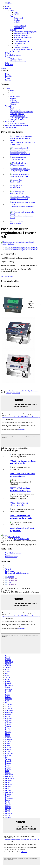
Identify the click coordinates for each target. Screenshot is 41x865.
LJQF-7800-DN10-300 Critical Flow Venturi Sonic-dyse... (22, 143)
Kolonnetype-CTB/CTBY (19, 199)
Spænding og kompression (23, 37)
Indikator (17, 22)
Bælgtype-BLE (15, 187)
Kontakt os (9, 65)
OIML (16, 12)
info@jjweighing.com (21, 539)
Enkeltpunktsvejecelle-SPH (19, 176)
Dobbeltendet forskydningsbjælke (25, 32)
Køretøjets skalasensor (21, 34)
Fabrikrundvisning (16, 59)
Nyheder (8, 53)
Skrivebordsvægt (20, 26)
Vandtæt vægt (19, 28)
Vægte (12, 10)
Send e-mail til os (7, 277)
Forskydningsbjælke (21, 35)
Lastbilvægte (14, 45)
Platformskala (18, 18)
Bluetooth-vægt (15, 96)
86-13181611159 (14, 537)
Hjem (7, 6)
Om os (7, 57)
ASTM (16, 14)
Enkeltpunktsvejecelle (21, 41)
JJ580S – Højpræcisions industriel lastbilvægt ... (20, 489)
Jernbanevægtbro (15, 51)
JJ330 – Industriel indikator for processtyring (22, 474)
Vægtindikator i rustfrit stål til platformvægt (23, 391)
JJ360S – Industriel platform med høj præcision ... (23, 462)
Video (7, 63)
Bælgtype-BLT (15, 182)
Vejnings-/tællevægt (13, 393)
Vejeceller (13, 30)
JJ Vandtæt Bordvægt (17, 159)
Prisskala (17, 20)
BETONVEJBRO (16, 223)
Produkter (8, 8)
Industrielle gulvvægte (21, 47)
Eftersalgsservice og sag (18, 61)
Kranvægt (17, 24)
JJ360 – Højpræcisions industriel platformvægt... (21, 516)
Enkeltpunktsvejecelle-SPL (19, 171)
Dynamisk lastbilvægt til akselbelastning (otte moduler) (20, 153)
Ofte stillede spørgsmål (13, 55)
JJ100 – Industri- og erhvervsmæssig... (19, 504)
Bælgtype (17, 39)
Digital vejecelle (19, 43)
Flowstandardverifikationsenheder (21, 49)
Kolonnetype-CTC (16, 193)
